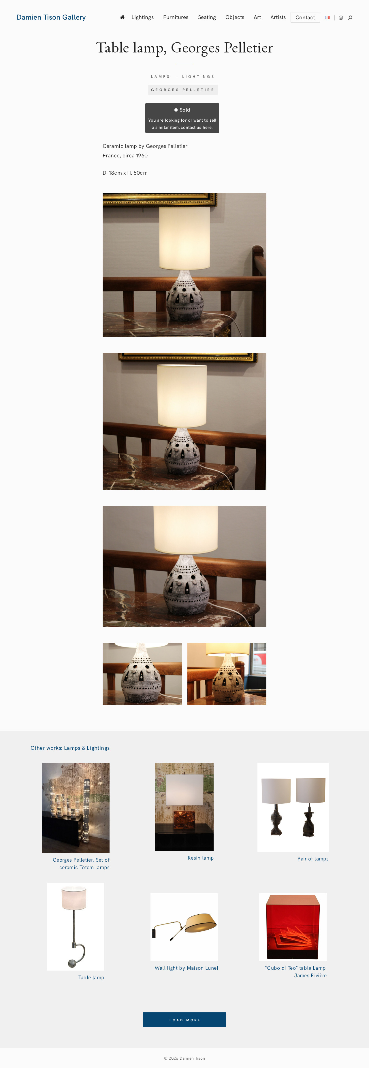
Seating (207, 16)
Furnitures (176, 16)
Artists (278, 16)
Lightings (142, 16)
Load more (185, 1020)
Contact (305, 17)
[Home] (122, 17)
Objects (234, 16)
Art (257, 16)
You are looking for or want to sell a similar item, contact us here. (182, 118)
